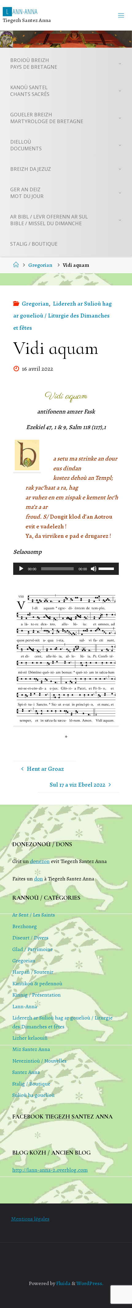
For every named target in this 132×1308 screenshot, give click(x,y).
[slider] (107, 568)
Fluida (63, 1283)
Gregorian (40, 265)
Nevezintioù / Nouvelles (39, 1060)
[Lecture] (21, 569)
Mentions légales (30, 1218)
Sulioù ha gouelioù (33, 1095)
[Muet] (94, 569)
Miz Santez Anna (31, 1049)
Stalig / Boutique (31, 1083)
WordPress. (89, 1283)
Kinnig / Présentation (36, 994)
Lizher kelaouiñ (30, 1038)
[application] (66, 569)
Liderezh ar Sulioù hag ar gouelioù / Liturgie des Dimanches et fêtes (62, 315)
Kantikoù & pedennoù (37, 983)
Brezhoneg (24, 926)
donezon (40, 861)
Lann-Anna (24, 1006)
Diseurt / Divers (30, 937)
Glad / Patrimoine (32, 949)
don (38, 878)
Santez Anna (26, 1072)
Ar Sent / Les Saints (33, 914)
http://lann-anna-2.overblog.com (50, 1170)
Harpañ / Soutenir (32, 971)
